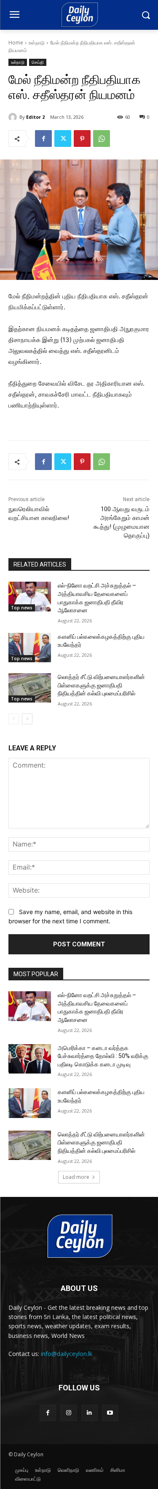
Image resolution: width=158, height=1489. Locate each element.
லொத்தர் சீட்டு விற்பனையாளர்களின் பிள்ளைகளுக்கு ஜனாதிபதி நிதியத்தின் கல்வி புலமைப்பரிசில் (101, 685)
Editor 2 (35, 117)
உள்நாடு (37, 42)
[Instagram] (68, 1413)
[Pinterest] (82, 138)
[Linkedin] (89, 1413)
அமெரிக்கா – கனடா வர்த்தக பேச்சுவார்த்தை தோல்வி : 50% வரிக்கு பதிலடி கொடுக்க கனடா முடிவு (103, 1056)
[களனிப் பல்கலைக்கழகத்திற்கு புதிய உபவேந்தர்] (29, 647)
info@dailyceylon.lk (66, 1354)
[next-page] (27, 718)
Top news (21, 608)
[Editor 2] (13, 117)
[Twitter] (62, 138)
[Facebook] (43, 138)
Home (15, 42)
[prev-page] (13, 718)
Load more (76, 1177)
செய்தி (38, 62)
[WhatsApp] (101, 138)
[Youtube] (110, 1413)
